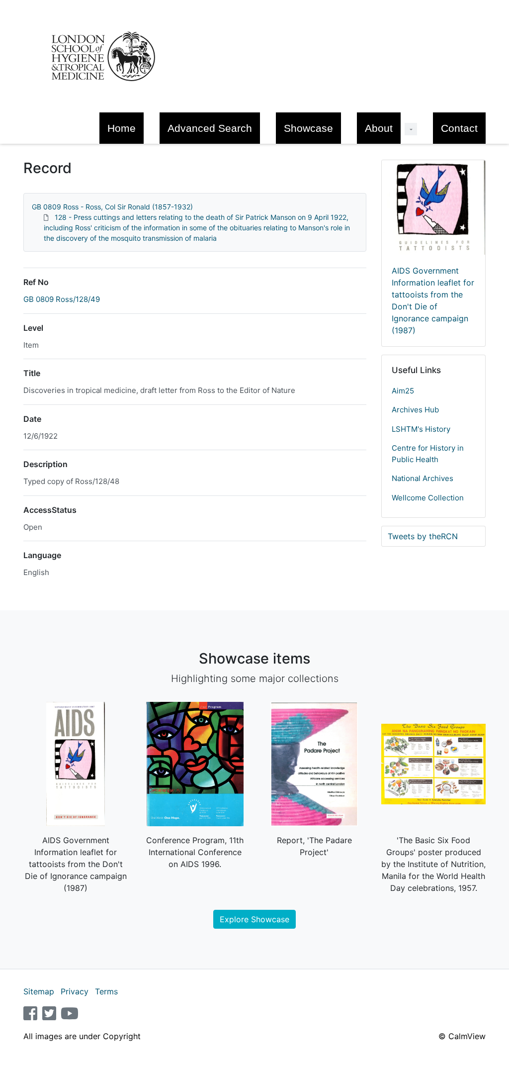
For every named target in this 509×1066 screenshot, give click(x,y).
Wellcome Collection (428, 497)
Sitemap (38, 991)
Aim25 (403, 390)
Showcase (308, 128)
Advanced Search (210, 128)
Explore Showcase (254, 919)
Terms (106, 991)
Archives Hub (415, 409)
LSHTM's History (421, 429)
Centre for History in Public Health (428, 453)
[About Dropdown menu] (411, 129)
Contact (459, 128)
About (379, 128)
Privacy (74, 991)
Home (121, 128)
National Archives (422, 478)
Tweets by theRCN (423, 536)
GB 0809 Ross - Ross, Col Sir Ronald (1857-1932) (112, 206)
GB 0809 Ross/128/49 (61, 299)
